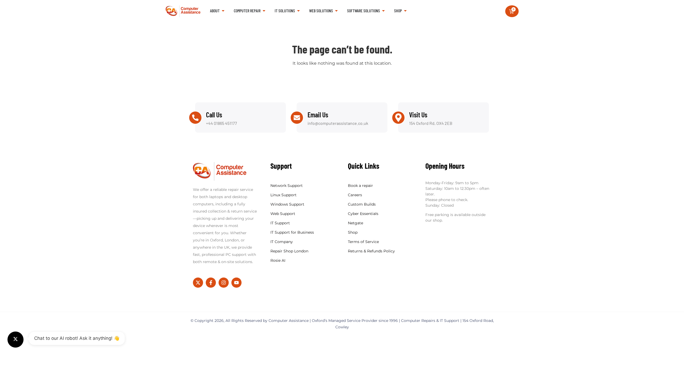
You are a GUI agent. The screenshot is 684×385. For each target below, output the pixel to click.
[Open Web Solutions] (336, 10)
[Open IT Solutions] (298, 10)
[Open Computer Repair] (264, 10)
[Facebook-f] (211, 283)
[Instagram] (224, 283)
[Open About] (223, 10)
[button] (15, 340)
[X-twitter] (198, 283)
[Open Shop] (405, 10)
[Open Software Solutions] (383, 10)
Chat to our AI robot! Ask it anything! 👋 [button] (76, 338)
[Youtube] (236, 283)
